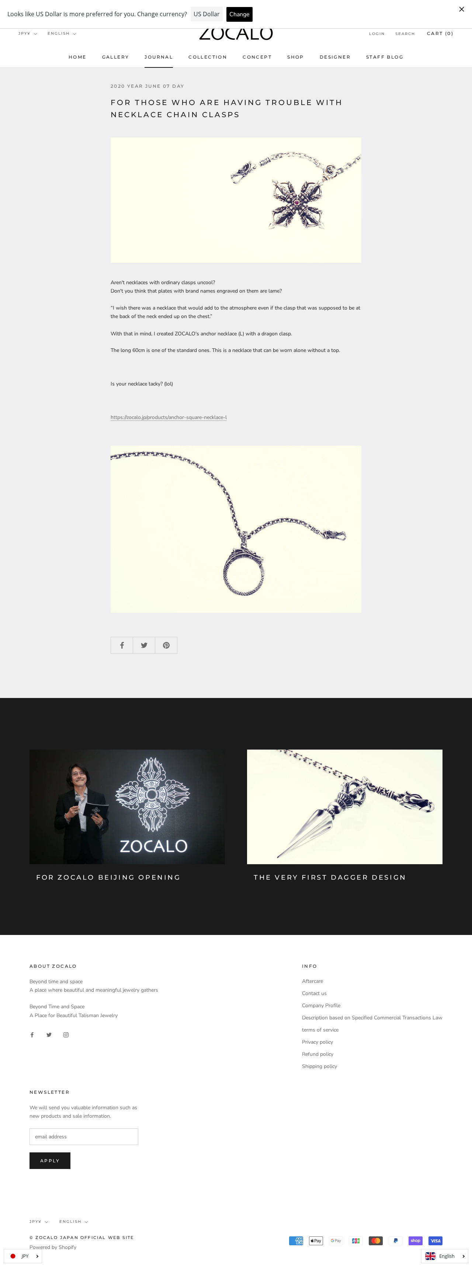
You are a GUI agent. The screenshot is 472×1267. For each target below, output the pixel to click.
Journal (159, 57)
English (59, 33)
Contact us (314, 993)
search (405, 33)
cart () (440, 33)
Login (377, 33)
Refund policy (317, 1054)
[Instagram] (66, 1034)
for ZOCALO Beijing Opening (108, 877)
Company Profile (321, 1005)
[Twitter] (49, 1034)
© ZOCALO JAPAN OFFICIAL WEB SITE (82, 1237)
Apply (50, 1160)
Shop (295, 57)
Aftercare (312, 981)
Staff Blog (384, 57)
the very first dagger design (330, 877)
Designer (335, 57)
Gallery (115, 57)
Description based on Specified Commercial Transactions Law (372, 1017)
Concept (257, 57)
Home (78, 57)
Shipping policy (319, 1066)
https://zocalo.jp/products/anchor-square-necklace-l (169, 417)
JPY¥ (24, 33)
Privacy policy (317, 1042)
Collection (207, 57)
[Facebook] (32, 1034)
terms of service (320, 1029)
